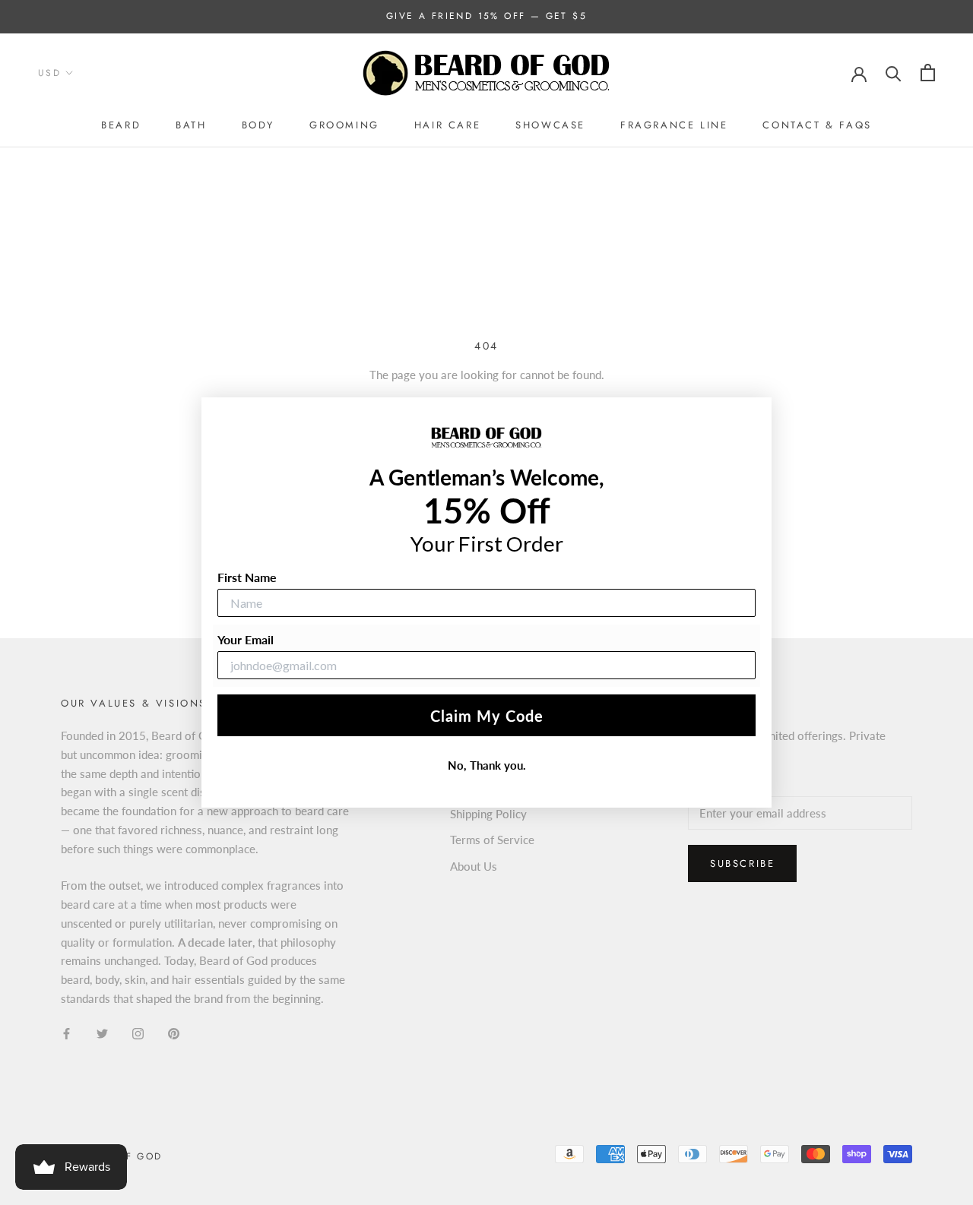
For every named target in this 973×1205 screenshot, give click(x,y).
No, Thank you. (487, 765)
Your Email (245, 639)
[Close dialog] (757, 411)
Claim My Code (487, 716)
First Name (247, 577)
